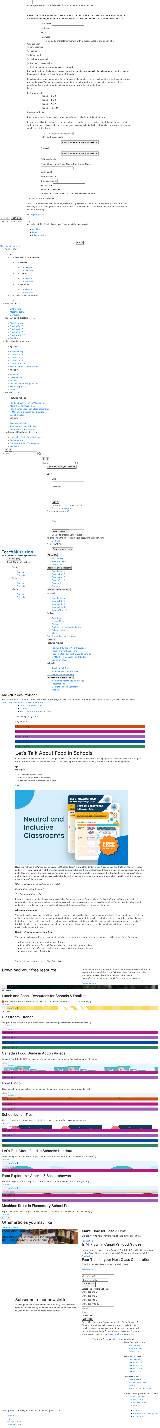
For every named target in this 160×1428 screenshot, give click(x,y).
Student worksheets (138, 1382)
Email (43, 32)
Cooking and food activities (23, 426)
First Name (46, 23)
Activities (14, 374)
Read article (7, 1243)
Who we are (15, 309)
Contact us (15, 315)
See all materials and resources (25, 366)
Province (45, 189)
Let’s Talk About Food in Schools (35, 711)
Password (45, 37)
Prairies (14, 558)
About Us (52, 555)
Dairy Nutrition (136, 1399)
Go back (5, 218)
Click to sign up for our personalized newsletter (52, 67)
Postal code (46, 185)
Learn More (12, 987)
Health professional (39, 59)
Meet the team (17, 312)
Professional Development (60, 677)
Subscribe (87, 1319)
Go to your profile (35, 214)
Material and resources (59, 589)
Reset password (60, 531)
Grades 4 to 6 (49, 100)
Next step (16, 218)
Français (29, 270)
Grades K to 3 (49, 96)
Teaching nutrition (18, 423)
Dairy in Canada (136, 1396)
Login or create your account (62, 466)
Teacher (33, 51)
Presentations (16, 440)
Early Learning (36, 47)
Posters (13, 380)
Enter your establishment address (78, 142)
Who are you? (88, 1276)
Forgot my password (62, 508)
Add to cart (8, 1069)
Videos (13, 389)
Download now (89, 983)
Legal (34, 232)
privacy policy (114, 1334)
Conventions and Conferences (24, 443)
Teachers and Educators (59, 567)
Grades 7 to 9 (49, 104)
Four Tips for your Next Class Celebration (30, 409)
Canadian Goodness (138, 1402)
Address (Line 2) (49, 176)
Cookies (36, 229)
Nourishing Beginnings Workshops (26, 437)
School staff (35, 55)
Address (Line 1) (48, 172)
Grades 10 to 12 (50, 108)
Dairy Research (136, 1405)
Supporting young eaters (22, 429)
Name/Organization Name (53, 164)
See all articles (17, 415)
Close (80, 242)
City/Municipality (49, 181)
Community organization (41, 63)
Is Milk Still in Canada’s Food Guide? (27, 412)
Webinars (14, 446)
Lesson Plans (16, 377)
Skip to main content (10, 246)
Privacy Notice (39, 235)
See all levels (16, 338)
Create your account (62, 549)
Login (55, 502)
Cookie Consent (14, 1424)
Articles (51, 639)
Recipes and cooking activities (24, 383)
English (28, 278)
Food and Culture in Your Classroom (27, 403)
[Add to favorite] (4, 987)
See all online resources (140, 1388)
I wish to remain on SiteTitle (29, 702)
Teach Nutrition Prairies (31, 705)
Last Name (46, 28)
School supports (18, 386)
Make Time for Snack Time (22, 406)
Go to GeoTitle (9, 702)
